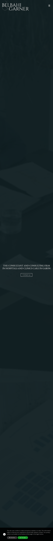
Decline (13, 537)
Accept (24, 537)
